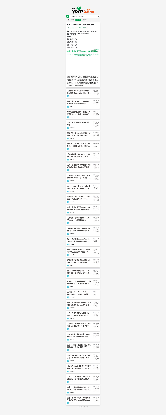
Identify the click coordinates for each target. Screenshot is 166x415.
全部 (68, 19)
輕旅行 (78, 19)
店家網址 (85, 27)
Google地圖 (71, 27)
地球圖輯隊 (84, 19)
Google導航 (78, 27)
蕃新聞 (72, 19)
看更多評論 (96, 49)
